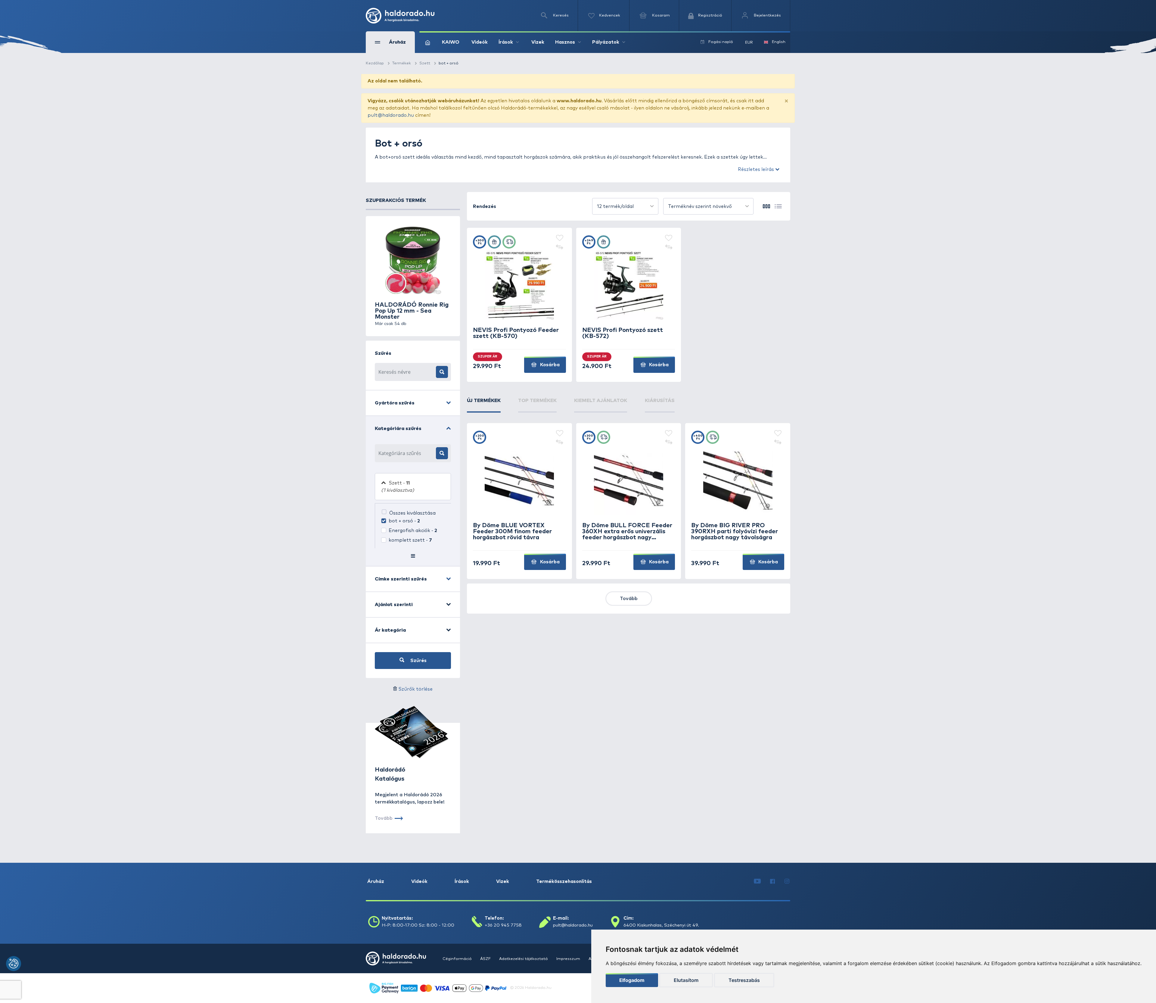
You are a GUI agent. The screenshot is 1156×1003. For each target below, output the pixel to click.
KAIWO (450, 42)
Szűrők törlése (415, 689)
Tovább (629, 598)
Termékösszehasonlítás (564, 881)
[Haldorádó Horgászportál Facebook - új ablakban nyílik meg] (772, 881)
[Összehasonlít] (559, 247)
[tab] (484, 405)
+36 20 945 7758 (503, 925)
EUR (749, 43)
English (778, 42)
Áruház (375, 881)
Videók (479, 42)
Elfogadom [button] (632, 980)
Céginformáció (458, 959)
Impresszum (568, 959)
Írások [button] (506, 42)
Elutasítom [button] (686, 980)
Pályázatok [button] (605, 42)
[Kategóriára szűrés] (442, 453)
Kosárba (549, 364)
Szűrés (418, 660)
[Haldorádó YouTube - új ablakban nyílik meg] (757, 881)
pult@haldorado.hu (391, 115)
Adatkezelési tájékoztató (524, 959)
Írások (462, 881)
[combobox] (625, 206)
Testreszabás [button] (744, 980)
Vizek (537, 42)
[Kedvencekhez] (559, 238)
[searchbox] (405, 453)
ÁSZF (486, 959)
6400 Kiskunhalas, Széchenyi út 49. (661, 925)
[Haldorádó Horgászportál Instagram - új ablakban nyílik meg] (787, 881)
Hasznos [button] (565, 42)
